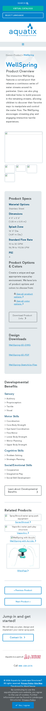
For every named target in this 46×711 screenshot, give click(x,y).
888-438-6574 (25, 666)
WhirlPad (22, 571)
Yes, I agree (24, 705)
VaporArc (22, 533)
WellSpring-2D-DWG (20, 345)
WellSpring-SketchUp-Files (23, 364)
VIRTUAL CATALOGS (23, 8)
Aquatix (23, 32)
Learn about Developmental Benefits (23, 490)
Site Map (38, 683)
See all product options (23, 295)
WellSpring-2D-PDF (19, 355)
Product (18, 55)
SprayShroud (22, 522)
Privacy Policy (27, 683)
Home (9, 55)
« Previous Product (23, 590)
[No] (40, 699)
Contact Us (16, 637)
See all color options (22, 302)
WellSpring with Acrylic (22, 541)
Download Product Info (22, 317)
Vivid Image (29, 686)
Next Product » (23, 602)
